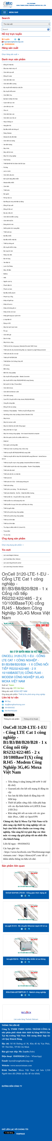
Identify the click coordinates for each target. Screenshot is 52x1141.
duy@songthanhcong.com (15, 704)
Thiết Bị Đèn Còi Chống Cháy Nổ (13, 361)
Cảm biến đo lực (8, 388)
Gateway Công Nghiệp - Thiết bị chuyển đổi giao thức (19, 411)
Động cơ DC (7, 323)
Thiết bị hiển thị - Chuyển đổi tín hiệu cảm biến (17, 497)
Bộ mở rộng (7, 258)
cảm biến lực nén (9, 106)
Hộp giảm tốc (7, 125)
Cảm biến (6, 186)
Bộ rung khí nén (8, 251)
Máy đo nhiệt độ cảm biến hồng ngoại (14, 426)
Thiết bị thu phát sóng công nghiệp (14, 512)
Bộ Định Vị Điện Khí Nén (11, 99)
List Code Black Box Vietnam (12, 559)
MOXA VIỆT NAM (20, 691)
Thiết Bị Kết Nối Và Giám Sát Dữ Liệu (14, 163)
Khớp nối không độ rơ (10, 308)
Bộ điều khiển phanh (9, 293)
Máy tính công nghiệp (10, 156)
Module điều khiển (9, 182)
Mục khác (6, 148)
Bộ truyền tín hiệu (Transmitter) (13, 384)
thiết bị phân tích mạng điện (11, 228)
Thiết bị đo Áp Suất (9, 470)
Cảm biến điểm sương (10, 84)
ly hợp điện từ (7, 319)
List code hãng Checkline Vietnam (13, 566)
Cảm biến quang (8, 395)
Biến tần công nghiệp (10, 373)
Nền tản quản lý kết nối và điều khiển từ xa (16, 437)
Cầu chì (6, 110)
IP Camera (7, 365)
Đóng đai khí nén (8, 224)
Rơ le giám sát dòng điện (11, 445)
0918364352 (10, 707)
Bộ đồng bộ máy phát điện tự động (14, 201)
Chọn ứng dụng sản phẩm (12, 545)
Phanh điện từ (8, 285)
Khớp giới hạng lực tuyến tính (12, 316)
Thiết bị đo (7, 190)
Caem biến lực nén (9, 103)
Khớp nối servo (8, 304)
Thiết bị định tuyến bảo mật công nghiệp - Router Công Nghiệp (22, 466)
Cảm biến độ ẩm (8, 220)
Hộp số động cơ (8, 122)
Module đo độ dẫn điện (10, 137)
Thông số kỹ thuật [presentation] (31, 719)
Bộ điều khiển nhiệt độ (10, 239)
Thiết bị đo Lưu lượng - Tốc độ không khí (15, 489)
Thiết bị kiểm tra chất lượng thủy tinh (14, 500)
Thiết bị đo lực (8, 232)
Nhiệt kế (6, 441)
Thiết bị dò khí (8, 478)
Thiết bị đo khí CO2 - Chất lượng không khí (16, 481)
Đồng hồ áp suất (8, 205)
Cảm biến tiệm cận (9, 114)
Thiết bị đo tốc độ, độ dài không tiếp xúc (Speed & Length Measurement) (25, 350)
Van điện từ (7, 262)
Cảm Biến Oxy (8, 95)
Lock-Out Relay (8, 266)
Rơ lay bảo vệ (8, 198)
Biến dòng (6, 369)
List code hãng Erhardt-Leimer (12, 563)
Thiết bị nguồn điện (9, 508)
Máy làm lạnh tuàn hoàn (10, 327)
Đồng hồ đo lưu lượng (10, 407)
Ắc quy (6, 331)
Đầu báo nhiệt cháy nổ (10, 68)
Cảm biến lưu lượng (9, 141)
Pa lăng (6, 167)
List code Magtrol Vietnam (11, 555)
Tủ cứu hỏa (7, 535)
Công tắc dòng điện (9, 403)
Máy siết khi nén (8, 152)
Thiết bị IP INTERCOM (10, 357)
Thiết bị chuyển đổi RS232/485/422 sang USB (17, 452)
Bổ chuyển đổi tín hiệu (10, 247)
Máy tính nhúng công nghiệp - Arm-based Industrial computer (21, 433)
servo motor (7, 171)
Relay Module (7, 133)
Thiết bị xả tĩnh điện (9, 523)
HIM (5, 277)
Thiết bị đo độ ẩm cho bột (11, 354)
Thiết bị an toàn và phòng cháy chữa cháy (16, 449)
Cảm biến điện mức (9, 80)
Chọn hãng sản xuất (10, 54)
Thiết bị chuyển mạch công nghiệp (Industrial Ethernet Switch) (22, 462)
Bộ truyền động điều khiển (11, 179)
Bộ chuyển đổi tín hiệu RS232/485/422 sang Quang (18, 380)
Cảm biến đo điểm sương (11, 217)
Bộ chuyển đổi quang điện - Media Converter (17, 376)
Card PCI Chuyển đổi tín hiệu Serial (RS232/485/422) (19, 399)
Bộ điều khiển (7, 236)
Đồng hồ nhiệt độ (8, 65)
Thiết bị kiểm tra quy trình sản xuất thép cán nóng (18, 504)
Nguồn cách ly (8, 281)
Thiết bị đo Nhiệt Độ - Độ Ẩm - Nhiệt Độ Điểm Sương (19, 493)
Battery (6, 274)
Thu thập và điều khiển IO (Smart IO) (14, 527)
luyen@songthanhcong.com (13, 42)
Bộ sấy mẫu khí (8, 213)
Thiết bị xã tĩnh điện (9, 520)
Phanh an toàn (8, 289)
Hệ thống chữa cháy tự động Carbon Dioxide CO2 (18, 414)
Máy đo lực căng (8, 342)
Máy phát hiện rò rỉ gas (10, 430)
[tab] (11, 719)
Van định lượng (8, 144)
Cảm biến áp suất (9, 72)
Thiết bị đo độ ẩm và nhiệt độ (12, 474)
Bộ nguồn (6, 194)
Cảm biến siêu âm (9, 175)
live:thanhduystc (11, 710)
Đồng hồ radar (8, 76)
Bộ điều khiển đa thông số (11, 129)
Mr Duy (8, 701)
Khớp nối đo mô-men (10, 312)
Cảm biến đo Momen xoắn (11, 392)
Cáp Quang (7, 160)
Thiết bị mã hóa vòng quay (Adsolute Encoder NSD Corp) (20, 346)
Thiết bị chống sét (9, 243)
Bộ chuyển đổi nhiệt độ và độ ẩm (13, 87)
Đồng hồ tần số (8, 209)
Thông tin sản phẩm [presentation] (11, 719)
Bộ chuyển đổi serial (9, 91)
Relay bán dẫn (8, 255)
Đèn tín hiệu (7, 338)
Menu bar (13, 12)
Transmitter (7, 531)
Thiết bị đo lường (8, 485)
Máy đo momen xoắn (10, 422)
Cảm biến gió (7, 335)
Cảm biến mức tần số (10, 118)
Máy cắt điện (7, 270)
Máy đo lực (7, 418)
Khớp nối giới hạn (8, 300)
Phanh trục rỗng (8, 296)
